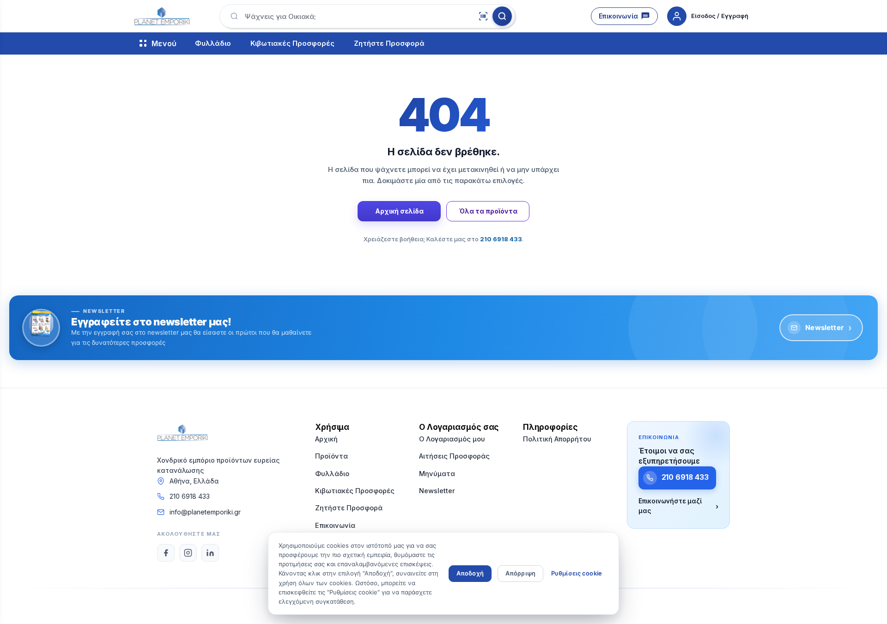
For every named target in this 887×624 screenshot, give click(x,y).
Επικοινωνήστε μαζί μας (678, 506)
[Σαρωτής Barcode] (483, 16)
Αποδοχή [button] (470, 573)
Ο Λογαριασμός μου (452, 439)
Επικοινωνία (618, 16)
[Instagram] (188, 553)
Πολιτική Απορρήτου (557, 439)
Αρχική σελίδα (399, 211)
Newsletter (828, 327)
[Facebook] (166, 553)
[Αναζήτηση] (502, 16)
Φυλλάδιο (213, 43)
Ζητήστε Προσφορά (389, 43)
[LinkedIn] (210, 553)
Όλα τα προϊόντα (488, 211)
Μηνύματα (437, 473)
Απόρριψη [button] (520, 573)
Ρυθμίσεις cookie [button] (576, 573)
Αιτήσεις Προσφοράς (454, 456)
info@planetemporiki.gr (205, 512)
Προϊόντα (331, 456)
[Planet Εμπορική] (162, 16)
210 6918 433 (190, 496)
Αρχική (326, 439)
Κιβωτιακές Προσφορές (292, 43)
